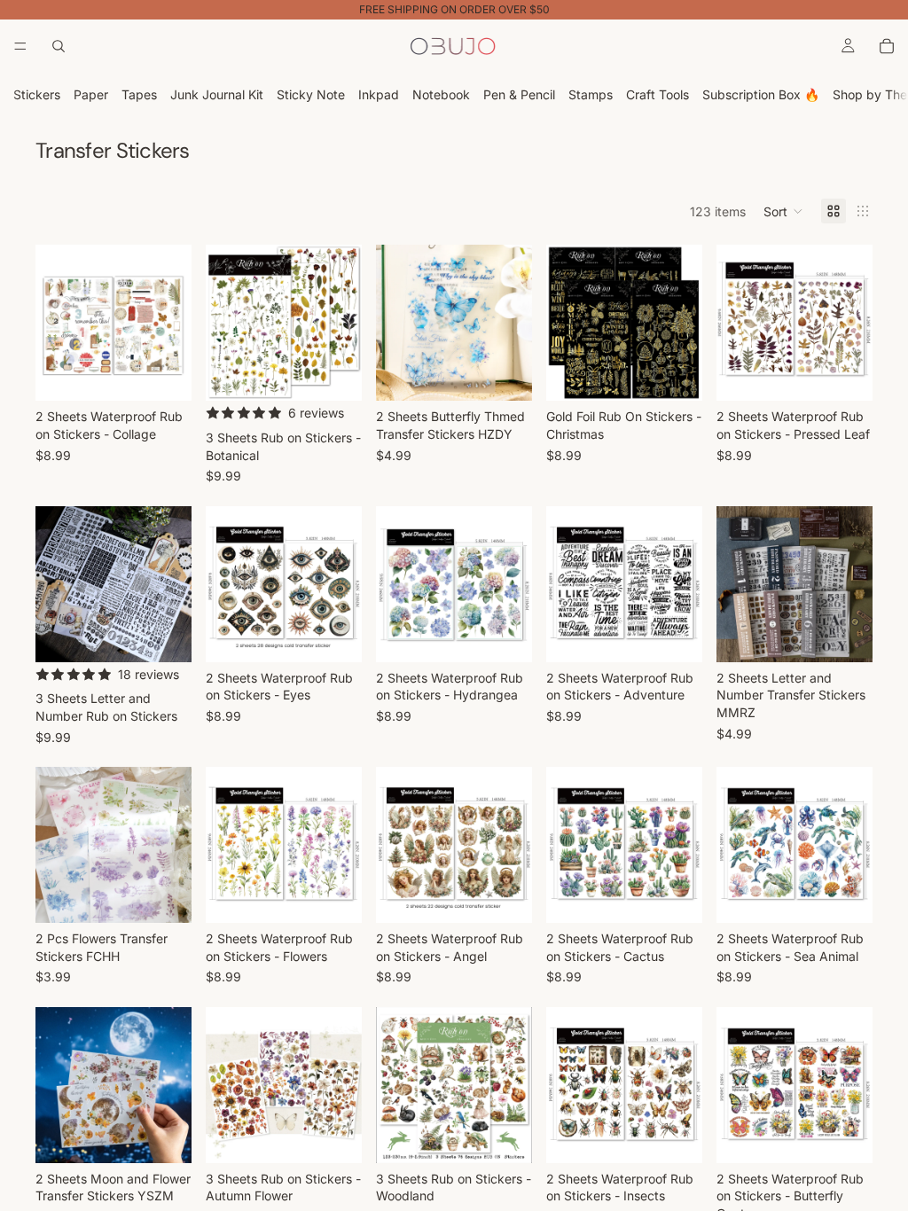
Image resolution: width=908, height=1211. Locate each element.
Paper (91, 94)
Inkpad (378, 94)
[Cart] (886, 46)
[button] (783, 210)
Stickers (36, 94)
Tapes (139, 94)
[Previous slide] (54, 322)
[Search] (58, 46)
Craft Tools (657, 94)
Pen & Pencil (519, 94)
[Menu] (20, 46)
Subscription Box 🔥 (760, 94)
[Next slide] (172, 322)
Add (860, 373)
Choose (179, 373)
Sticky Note (311, 94)
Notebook (441, 94)
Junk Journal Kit (216, 94)
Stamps (590, 94)
